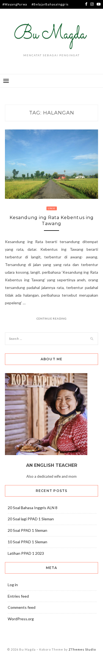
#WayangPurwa (14, 4)
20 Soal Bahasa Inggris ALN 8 (32, 507)
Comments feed (21, 607)
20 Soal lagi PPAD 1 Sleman (31, 519)
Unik (51, 208)
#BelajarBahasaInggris (50, 4)
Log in (13, 584)
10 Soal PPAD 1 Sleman (27, 541)
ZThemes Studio (82, 649)
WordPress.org (21, 618)
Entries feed (18, 596)
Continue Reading (52, 318)
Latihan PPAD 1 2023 (26, 553)
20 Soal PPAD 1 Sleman (27, 530)
